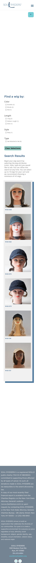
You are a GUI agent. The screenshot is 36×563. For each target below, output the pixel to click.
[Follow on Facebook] (20, 561)
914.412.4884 (18, 553)
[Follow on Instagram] (16, 561)
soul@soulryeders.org (18, 556)
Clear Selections (12, 148)
